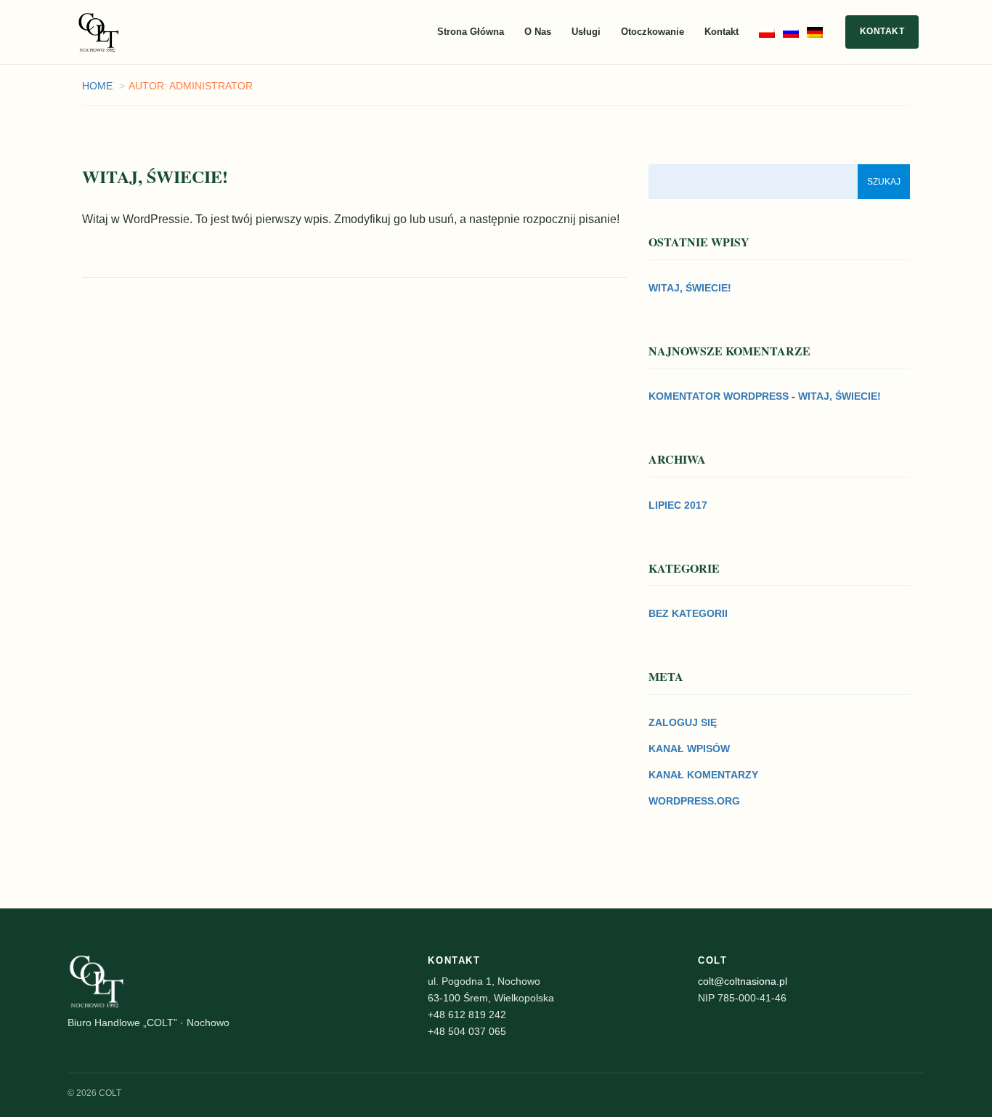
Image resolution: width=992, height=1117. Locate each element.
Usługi (586, 31)
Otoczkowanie (652, 31)
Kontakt (721, 31)
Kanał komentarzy (703, 775)
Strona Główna (470, 31)
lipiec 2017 (678, 505)
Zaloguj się (683, 722)
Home (97, 86)
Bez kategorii (688, 613)
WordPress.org (694, 801)
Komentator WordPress (719, 396)
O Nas (537, 31)
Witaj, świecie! (690, 288)
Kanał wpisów (689, 748)
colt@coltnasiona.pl (742, 981)
